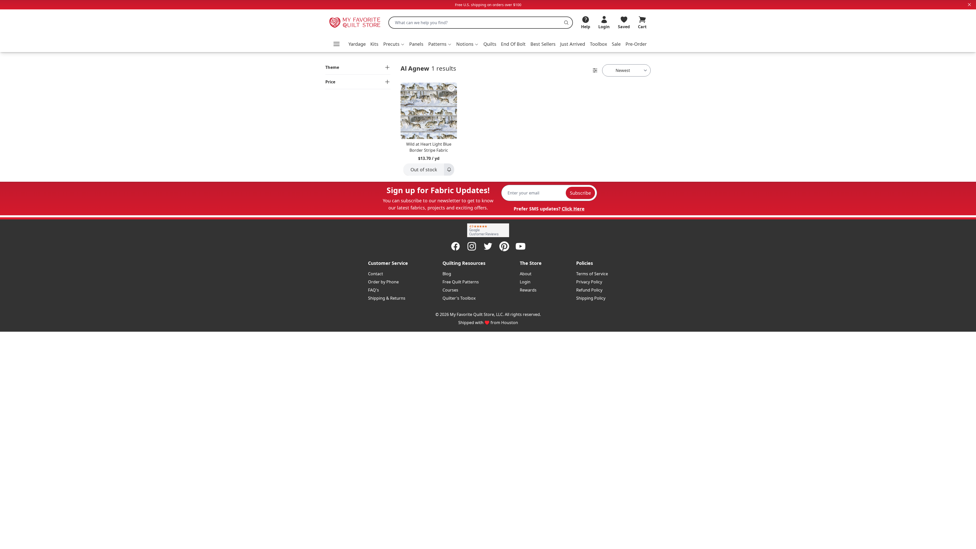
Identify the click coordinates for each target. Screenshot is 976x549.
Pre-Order (636, 44)
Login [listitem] (525, 282)
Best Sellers (543, 44)
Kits (374, 44)
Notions (465, 44)
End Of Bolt (513, 44)
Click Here (573, 209)
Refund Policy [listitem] (589, 290)
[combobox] (480, 23)
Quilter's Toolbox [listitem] (459, 298)
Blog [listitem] (447, 274)
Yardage (357, 44)
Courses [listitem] (450, 290)
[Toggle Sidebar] (595, 70)
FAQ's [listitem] (373, 290)
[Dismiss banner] (969, 4)
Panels (416, 44)
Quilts (489, 44)
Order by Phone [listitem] (383, 282)
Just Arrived (572, 44)
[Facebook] (455, 246)
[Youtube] (520, 246)
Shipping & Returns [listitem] (386, 298)
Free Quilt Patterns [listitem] (461, 282)
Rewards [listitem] (528, 290)
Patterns (437, 44)
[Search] (566, 23)
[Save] (451, 88)
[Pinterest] (504, 246)
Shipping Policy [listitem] (590, 298)
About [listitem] (525, 274)
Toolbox (598, 44)
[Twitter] (488, 246)
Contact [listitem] (375, 274)
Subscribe (580, 193)
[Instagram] (472, 246)
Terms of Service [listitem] (592, 274)
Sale (616, 44)
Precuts (391, 44)
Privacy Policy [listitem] (589, 282)
